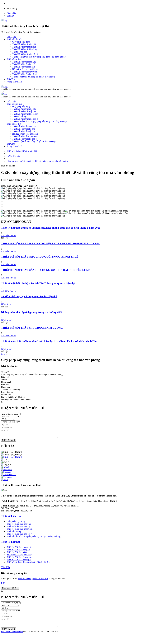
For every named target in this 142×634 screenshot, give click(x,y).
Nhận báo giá (12, 8)
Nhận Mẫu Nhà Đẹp (10, 588)
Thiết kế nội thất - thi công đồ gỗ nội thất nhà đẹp (33, 77)
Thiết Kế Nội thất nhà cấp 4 (24, 74)
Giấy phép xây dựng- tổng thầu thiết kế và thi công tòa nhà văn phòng (37, 161)
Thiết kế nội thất (10, 541)
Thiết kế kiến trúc (11, 516)
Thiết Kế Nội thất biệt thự (23, 67)
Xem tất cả (6, 354)
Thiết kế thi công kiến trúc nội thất (22, 151)
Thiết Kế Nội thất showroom (24, 72)
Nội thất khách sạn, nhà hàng (25, 69)
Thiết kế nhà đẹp (19, 52)
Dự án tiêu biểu (13, 156)
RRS (3, 583)
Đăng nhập (11, 13)
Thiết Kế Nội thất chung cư (24, 62)
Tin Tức (5, 567)
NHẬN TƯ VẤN (8, 440)
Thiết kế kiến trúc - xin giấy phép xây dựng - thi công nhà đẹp (39, 57)
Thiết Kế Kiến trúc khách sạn (25, 49)
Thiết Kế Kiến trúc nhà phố (24, 44)
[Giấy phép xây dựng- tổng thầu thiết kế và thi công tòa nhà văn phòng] (33, 211)
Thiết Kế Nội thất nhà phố (23, 64)
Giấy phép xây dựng (21, 42)
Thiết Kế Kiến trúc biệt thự (24, 47)
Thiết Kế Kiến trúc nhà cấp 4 (25, 54)
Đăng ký (10, 15)
